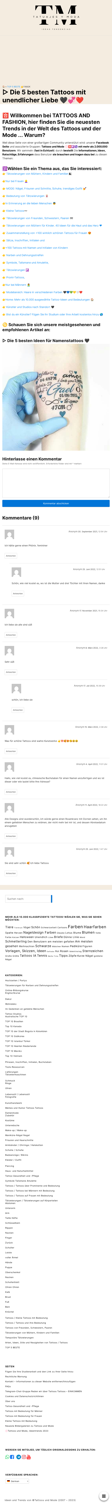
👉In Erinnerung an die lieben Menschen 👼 (29, 203)
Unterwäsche (12, 1125)
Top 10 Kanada (13, 1026)
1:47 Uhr (103, 849)
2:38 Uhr (103, 727)
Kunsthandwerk (13, 1103)
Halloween (27, 937)
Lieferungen (11, 1072)
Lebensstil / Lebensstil (17, 1094)
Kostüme (9, 1120)
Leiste (8, 1252)
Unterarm (10, 1208)
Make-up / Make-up (16, 1130)
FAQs (8, 1386)
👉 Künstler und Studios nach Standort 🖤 (28, 307)
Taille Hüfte (11, 1218)
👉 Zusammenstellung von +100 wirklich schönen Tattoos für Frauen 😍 (46, 232)
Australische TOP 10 (16, 1016)
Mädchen (56, 946)
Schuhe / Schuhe (14, 1150)
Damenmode (12, 1113)
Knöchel (9, 1312)
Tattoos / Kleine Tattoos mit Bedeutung (26, 1318)
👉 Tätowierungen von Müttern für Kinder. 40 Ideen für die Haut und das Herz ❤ (52, 225)
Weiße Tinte (53, 956)
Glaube (61, 933)
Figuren (87, 946)
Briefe (58, 937)
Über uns (10, 1401)
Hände (8, 1262)
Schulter (9, 1247)
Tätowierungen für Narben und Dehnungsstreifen (31, 985)
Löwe (50, 937)
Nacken (9, 1233)
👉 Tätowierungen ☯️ (15, 270)
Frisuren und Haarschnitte (19, 1140)
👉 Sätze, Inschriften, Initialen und (23, 240)
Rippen (9, 1228)
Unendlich (41, 937)
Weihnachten (27, 946)
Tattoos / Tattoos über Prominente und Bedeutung (32, 1185)
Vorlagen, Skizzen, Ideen (25, 951)
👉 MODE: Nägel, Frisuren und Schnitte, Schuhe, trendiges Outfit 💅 (44, 188)
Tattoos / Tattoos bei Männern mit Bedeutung (30, 1190)
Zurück (9, 1242)
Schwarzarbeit (49, 927)
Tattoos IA (28, 955)
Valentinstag (75, 951)
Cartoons (62, 927)
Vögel (26, 927)
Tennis (42, 955)
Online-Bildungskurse (16, 990)
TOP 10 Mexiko (13, 1051)
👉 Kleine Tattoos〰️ (14, 210)
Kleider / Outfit (13, 1160)
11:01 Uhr (103, 764)
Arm (7, 1213)
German (14, 1481)
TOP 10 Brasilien (14, 1021)
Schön (35, 927)
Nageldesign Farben (39, 932)
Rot (57, 951)
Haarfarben (95, 926)
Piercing (9, 1166)
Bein (7, 1307)
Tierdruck (18, 928)
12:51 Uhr (100, 569)
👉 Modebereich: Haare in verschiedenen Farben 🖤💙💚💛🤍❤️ (42, 292)
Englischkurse (12, 993)
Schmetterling (16, 941)
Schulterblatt (12, 1282)
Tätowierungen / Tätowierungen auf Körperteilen (31, 1200)
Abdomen (10, 1203)
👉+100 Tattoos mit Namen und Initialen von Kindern (35, 247)
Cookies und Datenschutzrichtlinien (24, 1396)
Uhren (8, 1088)
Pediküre (76, 946)
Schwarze (43, 946)
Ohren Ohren (12, 1287)
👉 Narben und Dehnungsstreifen (23, 255)
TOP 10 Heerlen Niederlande (20, 1046)
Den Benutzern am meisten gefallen (51, 941)
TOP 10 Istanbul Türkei (17, 1041)
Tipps (63, 955)
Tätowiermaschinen (15, 1074)
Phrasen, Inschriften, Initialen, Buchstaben (28, 1062)
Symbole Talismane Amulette (20, 1181)
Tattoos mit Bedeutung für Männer (24, 1411)
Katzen (15, 937)
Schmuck (10, 1080)
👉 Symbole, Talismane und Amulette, (25, 262)
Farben (75, 926)
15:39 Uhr (100, 686)
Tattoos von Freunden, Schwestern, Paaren (28, 1327)
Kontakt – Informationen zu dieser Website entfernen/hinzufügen (40, 1381)
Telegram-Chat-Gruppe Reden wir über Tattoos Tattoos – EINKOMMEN (43, 1391)
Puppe (8, 1267)
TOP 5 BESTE (13, 86)
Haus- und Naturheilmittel (19, 1171)
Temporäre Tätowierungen (19, 1337)
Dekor (8, 999)
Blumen (88, 932)
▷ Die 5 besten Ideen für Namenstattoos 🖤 (46, 340)
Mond (82, 937)
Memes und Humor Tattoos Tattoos (24, 1108)
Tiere (9, 927)
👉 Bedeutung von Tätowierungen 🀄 (25, 195)
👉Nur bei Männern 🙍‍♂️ (16, 284)
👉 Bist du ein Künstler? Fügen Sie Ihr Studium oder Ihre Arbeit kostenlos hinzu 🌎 (52, 314)
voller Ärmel (11, 1257)
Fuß (7, 1302)
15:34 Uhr (102, 611)
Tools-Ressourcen (14, 1067)
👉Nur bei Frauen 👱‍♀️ (15, 181)
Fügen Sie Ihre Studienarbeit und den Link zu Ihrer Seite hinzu (39, 1371)
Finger (8, 1237)
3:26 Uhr (103, 648)
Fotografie (10, 1097)
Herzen (18, 932)
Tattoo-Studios (13, 1014)
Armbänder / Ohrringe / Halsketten (24, 1145)
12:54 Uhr (102, 531)
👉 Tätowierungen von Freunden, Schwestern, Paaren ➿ (37, 218)
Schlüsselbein (12, 1223)
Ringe (8, 1083)
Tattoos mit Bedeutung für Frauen (23, 1416)
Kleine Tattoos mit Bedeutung (21, 1421)
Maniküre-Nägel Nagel (17, 1135)
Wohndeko (10, 1004)
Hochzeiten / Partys (16, 980)
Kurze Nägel (85, 955)
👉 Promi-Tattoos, (13, 277)
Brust (8, 1297)
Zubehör (9, 1115)
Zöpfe (73, 955)
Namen (65, 946)
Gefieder (51, 951)
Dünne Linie (71, 937)
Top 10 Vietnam (13, 1056)
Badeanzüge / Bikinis (16, 1155)
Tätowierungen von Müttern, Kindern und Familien (32, 1332)
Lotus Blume (73, 932)
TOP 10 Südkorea (14, 1036)
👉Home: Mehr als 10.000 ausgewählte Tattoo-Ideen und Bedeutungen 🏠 (48, 299)
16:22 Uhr (102, 805)
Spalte (9, 932)
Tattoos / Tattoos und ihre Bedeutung (25, 1323)
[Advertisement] (56, 58)
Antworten (11, 556)
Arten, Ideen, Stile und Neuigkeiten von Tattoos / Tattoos (36, 1342)
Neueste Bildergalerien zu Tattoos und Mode (29, 1426)
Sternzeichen (92, 951)
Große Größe (12, 956)
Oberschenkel (12, 1272)
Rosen (64, 951)
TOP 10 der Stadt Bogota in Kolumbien (26, 1031)
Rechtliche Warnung (16, 1376)
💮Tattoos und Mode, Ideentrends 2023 (26, 1431)
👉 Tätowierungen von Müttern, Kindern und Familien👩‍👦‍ (37, 173)
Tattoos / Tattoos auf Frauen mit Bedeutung (29, 1195)
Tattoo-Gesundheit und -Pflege (22, 1176)
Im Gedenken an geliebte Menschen (24, 1009)
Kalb (7, 1292)
